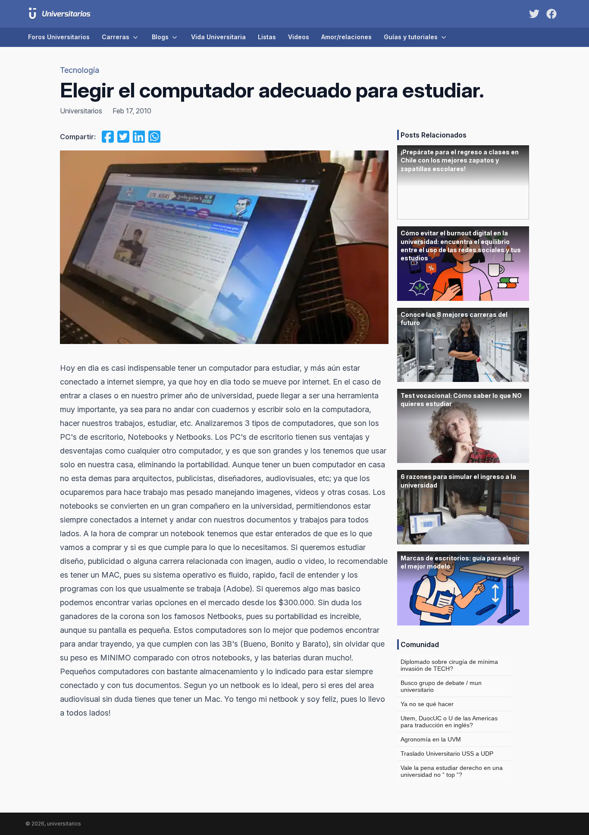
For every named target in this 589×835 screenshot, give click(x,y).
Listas (267, 37)
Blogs (160, 37)
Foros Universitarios (59, 37)
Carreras (115, 37)
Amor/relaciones (346, 37)
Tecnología (79, 70)
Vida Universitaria (218, 37)
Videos (298, 37)
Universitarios (81, 110)
